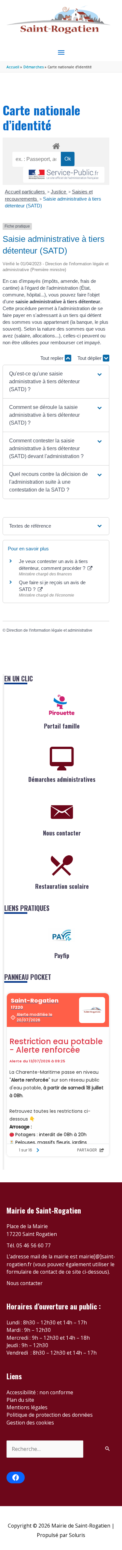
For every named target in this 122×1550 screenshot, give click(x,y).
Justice (59, 191)
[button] (56, 381)
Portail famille (62, 726)
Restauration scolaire (62, 886)
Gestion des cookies (30, 1422)
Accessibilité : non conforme (40, 1392)
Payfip (61, 955)
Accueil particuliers (25, 191)
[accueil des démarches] (55, 145)
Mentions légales (27, 1407)
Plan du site (20, 1399)
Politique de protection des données (50, 1414)
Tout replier (52, 358)
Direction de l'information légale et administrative (49, 630)
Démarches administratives (61, 779)
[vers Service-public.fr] (63, 175)
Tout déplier (90, 358)
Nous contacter (62, 833)
